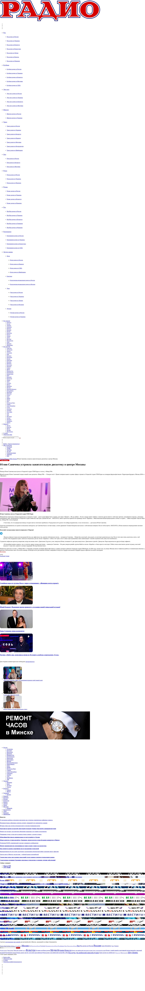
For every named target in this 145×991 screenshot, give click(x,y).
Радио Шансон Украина (9, 901)
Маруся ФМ (7, 866)
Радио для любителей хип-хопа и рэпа (82, 950)
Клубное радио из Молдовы (15, 81)
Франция (9, 343)
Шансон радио (124, 952)
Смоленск (9, 409)
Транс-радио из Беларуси (14, 134)
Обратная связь (7, 434)
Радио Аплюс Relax (7, 897)
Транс (5, 122)
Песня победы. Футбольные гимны (13, 904)
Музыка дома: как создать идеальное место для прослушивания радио (20, 825)
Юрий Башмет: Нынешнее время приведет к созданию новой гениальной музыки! (30, 607)
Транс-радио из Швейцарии (15, 150)
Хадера (8, 418)
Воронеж (9, 366)
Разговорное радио (10, 952)
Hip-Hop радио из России (14, 211)
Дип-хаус (6, 89)
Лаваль (8, 380)
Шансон (6, 110)
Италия (8, 331)
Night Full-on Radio (7, 939)
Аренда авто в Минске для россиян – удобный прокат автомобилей (19, 854)
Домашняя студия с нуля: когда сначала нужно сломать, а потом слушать (20, 834)
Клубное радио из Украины (14, 73)
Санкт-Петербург (11, 406)
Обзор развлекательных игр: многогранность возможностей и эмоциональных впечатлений (34, 884)
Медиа (8, 428)
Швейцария (10, 345)
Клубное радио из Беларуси (15, 77)
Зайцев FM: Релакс (7, 928)
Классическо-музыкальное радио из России (22, 280)
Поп (4, 154)
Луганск (9, 383)
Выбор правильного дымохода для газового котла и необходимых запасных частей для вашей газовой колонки (41, 877)
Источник (3, 551)
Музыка (9, 430)
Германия (9, 327)
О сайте (5, 433)
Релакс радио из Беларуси (14, 199)
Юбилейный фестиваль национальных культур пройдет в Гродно (20, 837)
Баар (8, 354)
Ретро (5, 171)
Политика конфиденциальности (12, 962)
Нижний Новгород (11, 389)
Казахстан (9, 333)
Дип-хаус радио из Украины (15, 97)
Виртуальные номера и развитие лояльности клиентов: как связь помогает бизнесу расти (33, 918)
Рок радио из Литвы (12, 53)
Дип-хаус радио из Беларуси (15, 101)
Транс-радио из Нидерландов (15, 146)
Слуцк (8, 407)
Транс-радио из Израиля (14, 138)
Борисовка (9, 360)
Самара (8, 404)
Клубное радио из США (14, 85)
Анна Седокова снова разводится (12, 631)
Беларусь (9, 322)
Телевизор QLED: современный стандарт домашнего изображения (19, 843)
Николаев (9, 393)
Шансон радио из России (14, 114)
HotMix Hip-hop (6, 921)
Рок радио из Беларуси (13, 45)
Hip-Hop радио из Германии (15, 223)
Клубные (6, 65)
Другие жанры (8, 252)
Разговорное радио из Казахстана (16, 244)
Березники (9, 357)
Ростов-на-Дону (11, 403)
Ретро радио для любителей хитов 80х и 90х (55, 952)
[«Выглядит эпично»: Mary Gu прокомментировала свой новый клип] (12, 679)
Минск (8, 384)
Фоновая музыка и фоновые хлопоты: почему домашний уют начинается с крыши (23, 823)
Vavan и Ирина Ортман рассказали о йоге (15, 709)
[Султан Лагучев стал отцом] (12, 693)
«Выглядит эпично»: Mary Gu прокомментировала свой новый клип (23, 680)
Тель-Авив (9, 412)
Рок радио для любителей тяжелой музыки (83, 952)
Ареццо (9, 351)
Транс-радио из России (13, 126)
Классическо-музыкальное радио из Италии (22, 284)
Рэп (4, 207)
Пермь (8, 399)
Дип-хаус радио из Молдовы (15, 105)
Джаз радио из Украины (17, 296)
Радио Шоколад (6, 911)
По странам (6, 321)
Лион (8, 381)
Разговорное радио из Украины (16, 240)
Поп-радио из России (13, 158)
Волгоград (9, 365)
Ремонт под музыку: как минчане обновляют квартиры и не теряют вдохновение (23, 831)
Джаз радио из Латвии (16, 300)
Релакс (5, 187)
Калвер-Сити (10, 374)
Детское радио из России (17, 312)
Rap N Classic (5, 932)
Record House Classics (7, 887)
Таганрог (9, 410)
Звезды (8, 425)
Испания (9, 330)
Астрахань (9, 352)
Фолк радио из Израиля (17, 264)
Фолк (8, 256)
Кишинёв (9, 377)
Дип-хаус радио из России (14, 93)
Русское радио (5, 935)
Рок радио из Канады (13, 57)
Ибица (8, 369)
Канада (8, 334)
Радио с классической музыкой (99, 950)
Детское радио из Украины (17, 316)
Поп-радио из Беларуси (13, 162)
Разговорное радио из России (15, 235)
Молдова (9, 339)
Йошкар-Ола (10, 371)
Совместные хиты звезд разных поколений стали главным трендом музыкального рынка (27, 857)
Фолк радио (117, 952)
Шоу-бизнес (10, 431)
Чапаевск (9, 419)
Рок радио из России (13, 37)
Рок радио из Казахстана (14, 49)
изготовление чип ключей (12, 942)
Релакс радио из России (13, 191)
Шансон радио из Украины (14, 118)
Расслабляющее (61, 946)
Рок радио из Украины (13, 41)
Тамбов (9, 775)
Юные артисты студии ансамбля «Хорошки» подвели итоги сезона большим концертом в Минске (30, 840)
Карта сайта (6, 957)
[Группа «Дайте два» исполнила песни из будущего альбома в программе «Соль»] (16, 651)
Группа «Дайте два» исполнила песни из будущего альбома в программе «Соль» (29, 655)
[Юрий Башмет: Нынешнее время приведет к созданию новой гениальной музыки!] (16, 604)
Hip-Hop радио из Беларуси (14, 219)
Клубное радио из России (14, 69)
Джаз (8, 288)
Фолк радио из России (16, 260)
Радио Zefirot (5, 880)
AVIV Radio (6, 867)
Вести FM (3, 915)
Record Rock (4, 873)
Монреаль (9, 386)
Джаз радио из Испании (17, 304)
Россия (8, 324)
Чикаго (8, 422)
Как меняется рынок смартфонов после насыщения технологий (19, 848)
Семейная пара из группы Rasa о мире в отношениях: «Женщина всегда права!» (29, 583)
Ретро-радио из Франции (14, 183)
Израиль (9, 328)
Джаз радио (10, 950)
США (8, 342)
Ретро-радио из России (13, 175)
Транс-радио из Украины (14, 130)
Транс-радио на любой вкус (107, 952)
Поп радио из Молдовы (13, 166)
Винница (9, 363)
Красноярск (10, 759)
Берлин (8, 359)
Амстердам (9, 349)
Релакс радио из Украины (14, 195)
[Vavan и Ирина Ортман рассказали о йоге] (12, 708)
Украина (9, 325)
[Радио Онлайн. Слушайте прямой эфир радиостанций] (50, 21)
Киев (8, 375)
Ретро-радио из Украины (14, 179)
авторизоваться (30, 661)
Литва (8, 337)
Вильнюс (9, 362)
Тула (8, 413)
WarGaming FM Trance (8, 891)
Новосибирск (10, 390)
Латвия (8, 336)
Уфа (8, 415)
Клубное (9, 946)
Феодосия (9, 416)
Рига (8, 401)
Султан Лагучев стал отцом (11, 695)
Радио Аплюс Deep (7, 894)
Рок (4, 33)
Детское (9, 308)
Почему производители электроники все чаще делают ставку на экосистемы (23, 846)
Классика (9, 276)
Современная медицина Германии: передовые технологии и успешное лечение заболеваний (27, 860)
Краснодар (9, 378)
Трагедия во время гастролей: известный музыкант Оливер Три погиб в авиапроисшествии (28, 828)
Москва (8, 387)
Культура (9, 427)
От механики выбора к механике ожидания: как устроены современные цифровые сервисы (26, 820)
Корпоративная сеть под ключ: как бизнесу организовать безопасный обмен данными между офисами (29, 851)
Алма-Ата (9, 348)
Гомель (8, 368)
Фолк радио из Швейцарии (18, 272)
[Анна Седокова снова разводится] (16, 627)
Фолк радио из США (16, 268)
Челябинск (9, 421)
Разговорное (7, 232)
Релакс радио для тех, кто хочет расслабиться (29, 952)
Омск (8, 396)
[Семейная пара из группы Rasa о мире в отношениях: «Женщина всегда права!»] (16, 580)
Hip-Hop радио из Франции (14, 227)
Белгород (9, 355)
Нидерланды (10, 340)
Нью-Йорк (9, 392)
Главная (2, 459)
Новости (5, 424)
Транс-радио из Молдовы (14, 142)
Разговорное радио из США (15, 248)
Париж (8, 398)
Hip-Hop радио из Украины (14, 215)
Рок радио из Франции (13, 61)
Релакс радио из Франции (14, 203)
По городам (6, 346)
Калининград (10, 372)
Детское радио (3, 950)
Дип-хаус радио (18, 950)
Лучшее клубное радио (43, 950)
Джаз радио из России (16, 292)
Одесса (8, 395)
